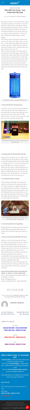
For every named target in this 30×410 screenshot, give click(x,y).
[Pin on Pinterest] (19, 290)
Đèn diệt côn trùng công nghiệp (15, 402)
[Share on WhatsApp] (8, 290)
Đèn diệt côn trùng (20, 296)
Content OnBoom (21, 16)
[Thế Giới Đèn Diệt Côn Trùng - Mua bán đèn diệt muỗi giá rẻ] (15, 2)
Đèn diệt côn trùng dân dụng (15, 403)
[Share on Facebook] (11, 290)
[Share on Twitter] (13, 290)
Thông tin (21, 405)
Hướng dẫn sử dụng (15, 8)
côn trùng (7, 296)
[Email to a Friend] (16, 290)
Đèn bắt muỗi (13, 296)
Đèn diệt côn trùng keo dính (11, 404)
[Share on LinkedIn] (22, 290)
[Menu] (2, 2)
